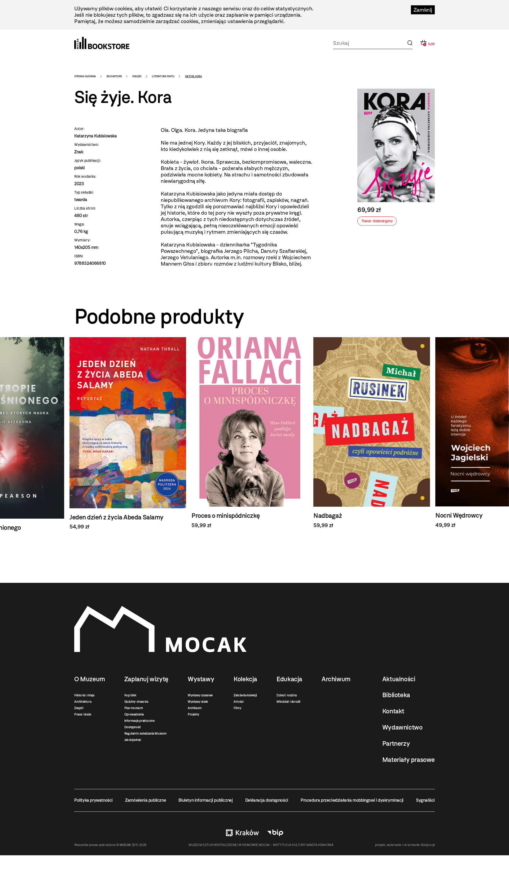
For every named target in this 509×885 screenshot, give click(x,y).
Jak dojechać (132, 740)
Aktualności (398, 679)
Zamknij (423, 10)
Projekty (193, 714)
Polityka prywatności (93, 800)
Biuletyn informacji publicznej (205, 800)
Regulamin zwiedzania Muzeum (145, 733)
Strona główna (85, 76)
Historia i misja (84, 695)
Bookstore (114, 76)
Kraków (242, 833)
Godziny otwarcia (136, 702)
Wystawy (201, 679)
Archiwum (195, 708)
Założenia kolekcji (245, 695)
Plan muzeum (133, 708)
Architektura (82, 702)
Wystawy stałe (198, 702)
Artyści (238, 702)
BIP (275, 833)
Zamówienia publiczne (145, 800)
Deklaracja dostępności (266, 800)
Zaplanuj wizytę (146, 679)
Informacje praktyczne (139, 721)
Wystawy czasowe (200, 695)
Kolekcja (245, 679)
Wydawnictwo (402, 727)
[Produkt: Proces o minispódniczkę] (132, 432)
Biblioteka (396, 695)
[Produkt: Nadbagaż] (254, 432)
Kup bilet (130, 695)
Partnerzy (396, 743)
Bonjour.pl (428, 845)
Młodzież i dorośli (288, 702)
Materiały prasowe (408, 759)
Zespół (79, 708)
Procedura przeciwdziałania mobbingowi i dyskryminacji (352, 800)
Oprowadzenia (134, 714)
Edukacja (289, 679)
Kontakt (393, 711)
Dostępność (132, 727)
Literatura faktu (163, 76)
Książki (136, 76)
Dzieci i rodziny (287, 695)
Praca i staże (82, 714)
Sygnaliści (425, 800)
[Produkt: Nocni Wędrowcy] (376, 432)
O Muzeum (89, 679)
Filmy (237, 708)
